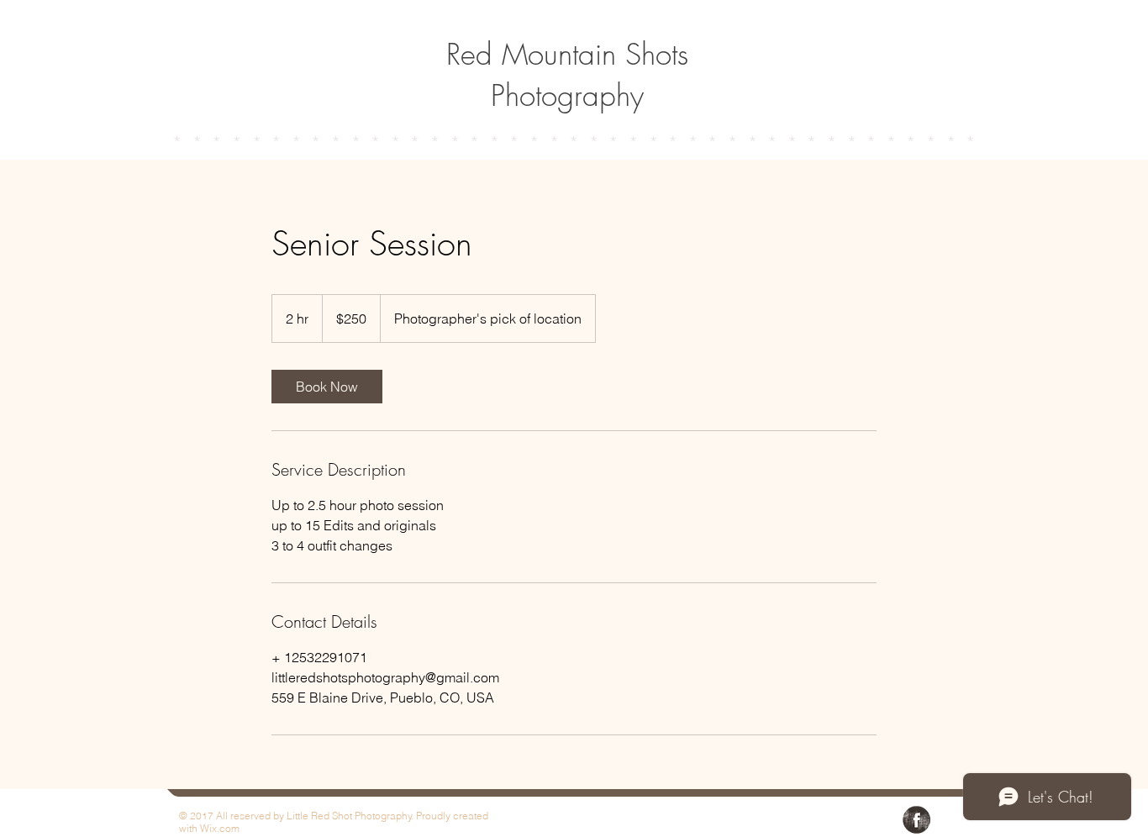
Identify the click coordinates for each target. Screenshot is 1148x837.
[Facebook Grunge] (916, 820)
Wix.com (220, 828)
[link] (326, 386)
